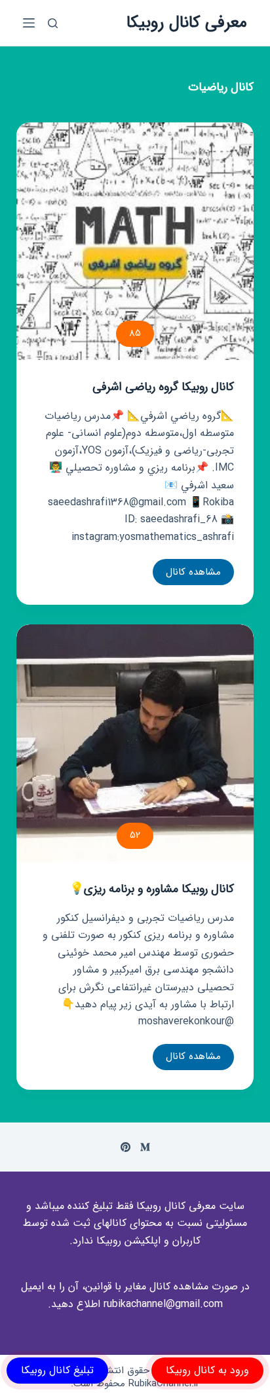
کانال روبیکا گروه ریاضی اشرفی (163, 387)
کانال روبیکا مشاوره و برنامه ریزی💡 (151, 889)
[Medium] (145, 1147)
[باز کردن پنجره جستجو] (53, 23)
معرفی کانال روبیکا (186, 22)
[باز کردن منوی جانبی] (29, 23)
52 (135, 835)
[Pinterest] (125, 1147)
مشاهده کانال (193, 574)
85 (135, 333)
